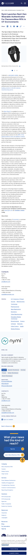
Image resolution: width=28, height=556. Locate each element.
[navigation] (25, 3)
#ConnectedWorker (6, 381)
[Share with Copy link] (20, 26)
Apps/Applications (16, 309)
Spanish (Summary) (13, 370)
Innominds (16, 219)
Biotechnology (15, 321)
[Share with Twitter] (11, 26)
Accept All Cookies (14, 553)
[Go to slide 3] (16, 70)
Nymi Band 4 (7, 111)
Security (13, 301)
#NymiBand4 (5, 383)
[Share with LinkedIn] (7, 26)
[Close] (26, 539)
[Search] (21, 3)
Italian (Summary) (13, 373)
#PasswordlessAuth (6, 386)
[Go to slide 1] (12, 70)
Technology (14, 304)
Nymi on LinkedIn (8, 419)
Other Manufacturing (16, 314)
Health (22, 326)
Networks (20, 324)
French (4, 373)
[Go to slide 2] (14, 70)
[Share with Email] (17, 26)
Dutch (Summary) (7, 376)
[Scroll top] (22, 460)
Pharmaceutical (15, 306)
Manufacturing (20, 301)
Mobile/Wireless (15, 329)
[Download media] (20, 66)
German (23, 370)
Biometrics (14, 312)
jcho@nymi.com (5, 281)
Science (22, 321)
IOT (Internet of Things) (17, 299)
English (4, 370)
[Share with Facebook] (14, 26)
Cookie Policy (5, 544)
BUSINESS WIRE (13, 75)
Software (13, 324)
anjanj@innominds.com (7, 294)
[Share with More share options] (24, 26)
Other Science (15, 326)
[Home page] (7, 3)
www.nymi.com (8, 210)
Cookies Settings (14, 548)
